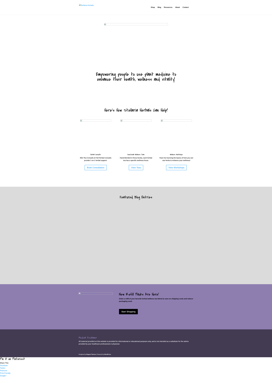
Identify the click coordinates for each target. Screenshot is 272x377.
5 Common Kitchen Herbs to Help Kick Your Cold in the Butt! (112, 236)
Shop (153, 7)
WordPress (107, 354)
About (177, 7)
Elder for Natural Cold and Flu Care (98, 259)
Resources (168, 7)
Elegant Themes (91, 354)
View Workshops (176, 167)
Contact (186, 7)
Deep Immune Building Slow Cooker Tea (100, 213)
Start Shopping (128, 311)
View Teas (136, 167)
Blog (159, 7)
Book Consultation (95, 167)
